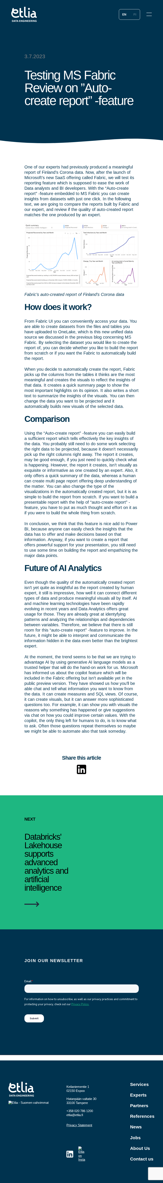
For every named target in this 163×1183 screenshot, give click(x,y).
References (142, 1116)
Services (139, 1084)
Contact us (141, 1158)
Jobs (135, 1137)
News (136, 1126)
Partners (139, 1105)
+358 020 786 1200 (79, 1111)
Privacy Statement (79, 1125)
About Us (140, 1148)
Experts (138, 1095)
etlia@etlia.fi (74, 1115)
